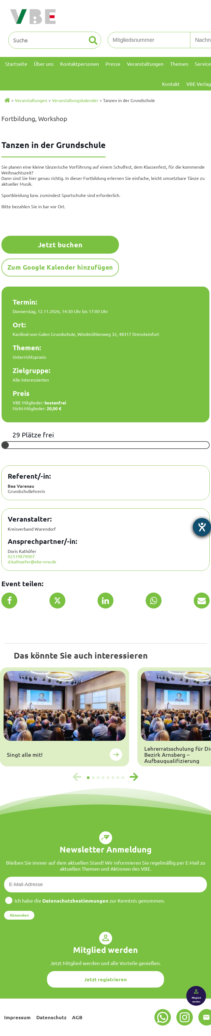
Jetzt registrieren (105, 979)
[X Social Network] (57, 600)
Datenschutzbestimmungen (75, 900)
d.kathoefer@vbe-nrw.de (32, 561)
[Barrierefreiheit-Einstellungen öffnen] (202, 527)
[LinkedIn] (105, 600)
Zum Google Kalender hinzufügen (60, 267)
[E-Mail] (202, 600)
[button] (88, 777)
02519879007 (21, 556)
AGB (77, 1017)
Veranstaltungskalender (75, 100)
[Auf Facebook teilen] (9, 600)
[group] (64, 716)
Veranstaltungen (31, 100)
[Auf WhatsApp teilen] (153, 600)
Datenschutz (51, 1017)
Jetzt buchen (60, 244)
